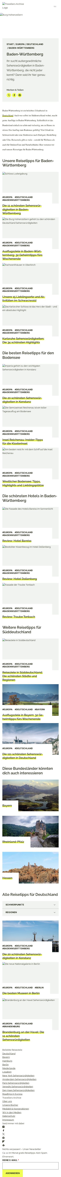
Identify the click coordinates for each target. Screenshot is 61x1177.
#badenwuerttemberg (16, 200)
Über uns (7, 1101)
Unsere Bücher (10, 1105)
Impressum (8, 1119)
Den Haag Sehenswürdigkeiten (18, 1090)
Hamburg (7, 1061)
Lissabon (7, 1072)
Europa (20, 44)
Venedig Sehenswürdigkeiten (17, 1086)
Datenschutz (8, 1116)
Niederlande (8, 1068)
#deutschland (24, 197)
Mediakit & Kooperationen (15, 1108)
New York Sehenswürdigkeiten (18, 1075)
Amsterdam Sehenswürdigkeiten (19, 1079)
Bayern (6, 1057)
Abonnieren (13, 1173)
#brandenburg (11, 1026)
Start (10, 44)
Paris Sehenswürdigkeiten (15, 1083)
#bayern (40, 709)
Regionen (11, 912)
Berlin (5, 1064)
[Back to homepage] (14, 6)
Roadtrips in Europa (12, 1094)
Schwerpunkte (15, 904)
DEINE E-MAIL (10, 1160)
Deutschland (35, 44)
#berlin (39, 987)
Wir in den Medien (11, 1112)
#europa (7, 197)
